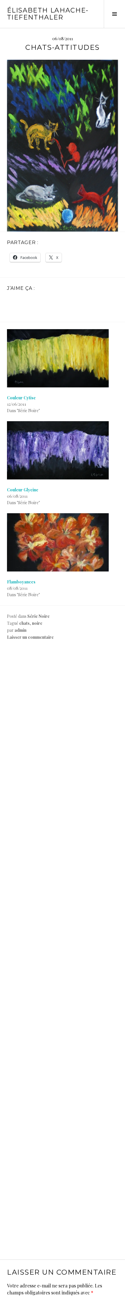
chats (24, 623)
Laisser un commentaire (30, 637)
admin (20, 630)
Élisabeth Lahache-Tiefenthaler (48, 13)
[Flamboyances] (62, 542)
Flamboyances (21, 582)
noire (37, 623)
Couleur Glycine (22, 490)
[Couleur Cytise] (62, 358)
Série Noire (38, 616)
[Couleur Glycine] (62, 450)
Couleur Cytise (21, 398)
